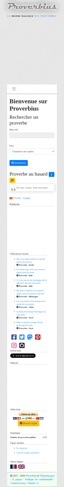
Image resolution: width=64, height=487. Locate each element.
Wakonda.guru (47, 475)
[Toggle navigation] (14, 89)
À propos (17, 479)
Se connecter (21, 448)
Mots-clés (13, 130)
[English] (21, 466)
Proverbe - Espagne (21, 198)
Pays (11, 146)
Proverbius (31, 475)
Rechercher (20, 163)
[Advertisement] (32, 51)
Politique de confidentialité (39, 479)
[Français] (13, 466)
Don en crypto (29, 423)
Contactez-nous (17, 483)
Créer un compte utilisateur (27, 453)
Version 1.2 (33, 483)
